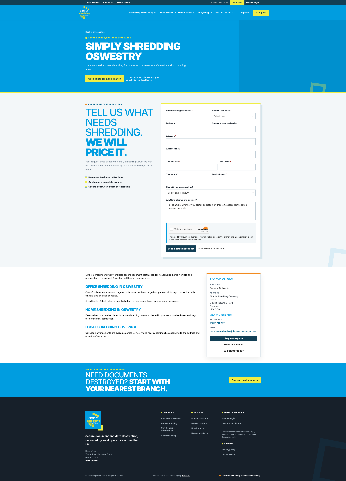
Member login (252, 2)
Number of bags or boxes (179, 110)
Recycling (203, 12)
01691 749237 (217, 323)
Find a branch (93, 2)
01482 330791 (92, 461)
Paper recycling (168, 435)
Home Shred (185, 12)
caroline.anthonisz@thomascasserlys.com (233, 331)
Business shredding (171, 418)
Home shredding (169, 423)
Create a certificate (231, 423)
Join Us (218, 12)
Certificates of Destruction (168, 429)
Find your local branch (245, 380)
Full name (171, 123)
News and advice (199, 433)
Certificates (237, 2)
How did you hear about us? (179, 187)
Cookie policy (228, 455)
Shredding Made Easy (141, 12)
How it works (197, 428)
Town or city (173, 161)
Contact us (108, 2)
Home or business (221, 110)
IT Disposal (243, 12)
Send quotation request (181, 248)
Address (171, 136)
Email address (219, 174)
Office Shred (166, 12)
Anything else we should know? (181, 200)
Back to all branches (95, 32)
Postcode (225, 161)
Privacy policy (228, 450)
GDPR (228, 12)
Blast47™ (186, 476)
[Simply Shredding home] (84, 12)
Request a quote (233, 338)
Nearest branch (199, 423)
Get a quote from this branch (104, 78)
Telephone (172, 174)
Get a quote (261, 13)
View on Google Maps (221, 314)
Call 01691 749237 (234, 351)
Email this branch (233, 344)
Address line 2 (173, 149)
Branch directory (199, 418)
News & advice (123, 2)
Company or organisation (224, 123)
